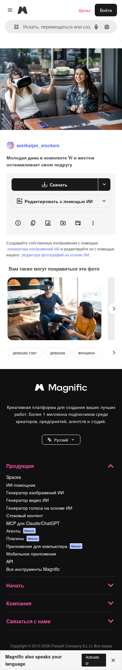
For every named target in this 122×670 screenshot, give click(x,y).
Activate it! (92, 660)
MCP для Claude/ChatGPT (33, 523)
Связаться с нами (28, 621)
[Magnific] (61, 389)
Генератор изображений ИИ (35, 492)
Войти (106, 10)
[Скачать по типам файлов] (104, 184)
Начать (15, 585)
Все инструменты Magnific (33, 569)
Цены (84, 10)
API (9, 561)
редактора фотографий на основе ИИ (55, 254)
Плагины (22, 538)
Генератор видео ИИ (27, 500)
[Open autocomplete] (14, 26)
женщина (86, 352)
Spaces (13, 477)
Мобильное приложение (31, 553)
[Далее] (113, 308)
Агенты (20, 531)
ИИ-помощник (20, 485)
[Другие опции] (93, 223)
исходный (42, 54)
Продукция (20, 465)
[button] (61, 440)
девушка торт (25, 352)
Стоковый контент (24, 515)
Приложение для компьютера (43, 546)
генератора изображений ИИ (34, 248)
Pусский (61, 439)
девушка (57, 352)
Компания (18, 603)
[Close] (113, 660)
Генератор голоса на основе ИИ (39, 508)
